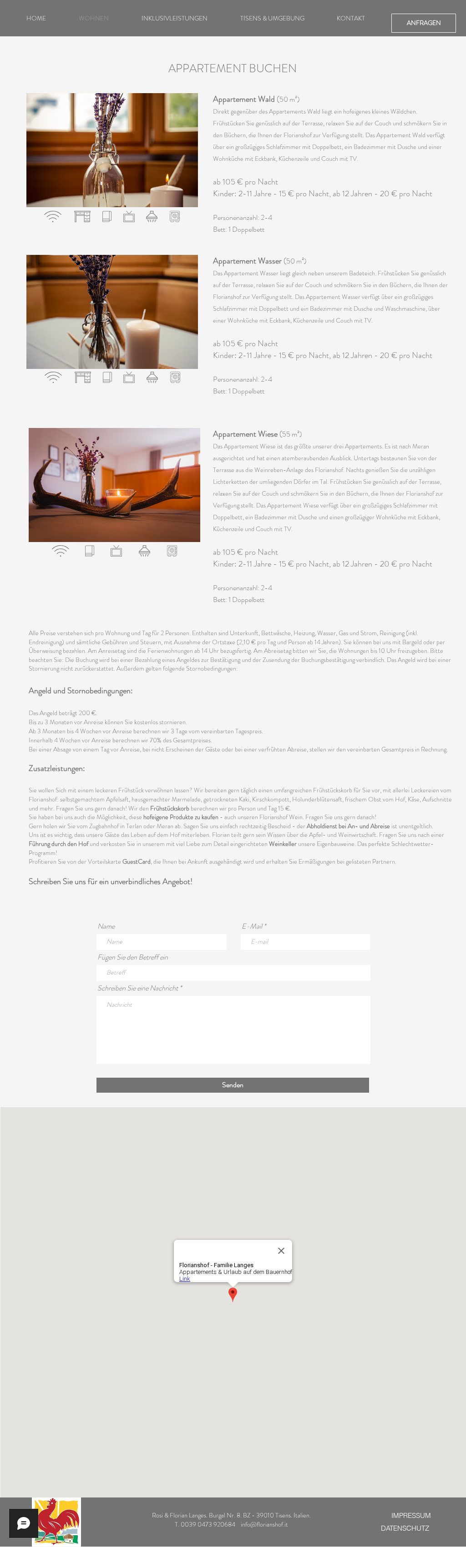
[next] (181, 155)
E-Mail (252, 926)
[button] (112, 150)
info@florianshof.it (264, 1524)
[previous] (43, 155)
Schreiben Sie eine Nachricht (137, 988)
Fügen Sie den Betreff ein (132, 957)
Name (106, 926)
